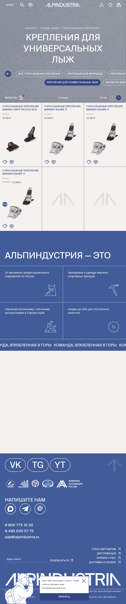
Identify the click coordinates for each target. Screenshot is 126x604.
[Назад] (8, 74)
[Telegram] (25, 508)
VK (15, 465)
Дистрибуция (106, 553)
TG (38, 465)
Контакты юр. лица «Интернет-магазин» (103, 591)
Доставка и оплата (102, 562)
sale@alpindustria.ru (22, 537)
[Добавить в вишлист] (4, 161)
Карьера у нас (106, 558)
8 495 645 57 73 (19, 531)
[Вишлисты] (110, 5)
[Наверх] (114, 465)
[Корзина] (119, 5)
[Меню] (10, 5)
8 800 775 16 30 (19, 525)
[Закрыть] (84, 581)
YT (60, 465)
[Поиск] (22, 5)
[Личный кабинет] (101, 5)
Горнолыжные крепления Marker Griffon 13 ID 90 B (20, 108)
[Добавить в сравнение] (11, 161)
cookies (68, 580)
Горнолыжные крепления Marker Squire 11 (62, 108)
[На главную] (63, 5)
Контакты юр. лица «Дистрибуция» (101, 597)
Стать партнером (104, 549)
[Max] (10, 508)
